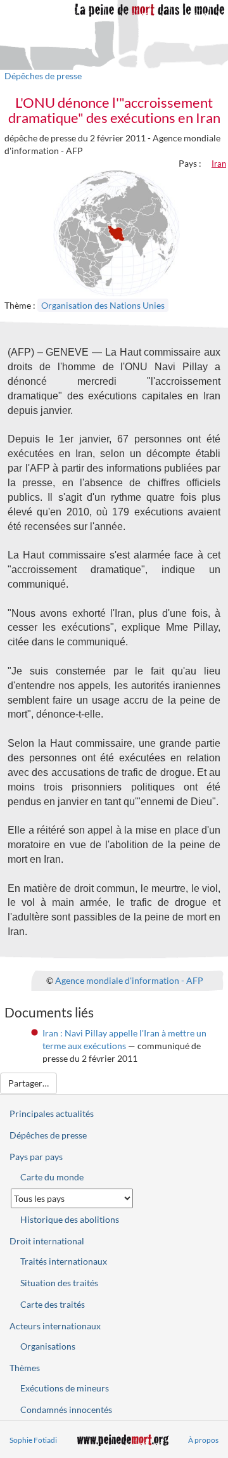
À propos (203, 1440)
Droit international (47, 1240)
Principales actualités (52, 1113)
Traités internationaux (63, 1261)
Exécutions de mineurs (64, 1388)
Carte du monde (52, 1176)
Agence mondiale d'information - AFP (129, 980)
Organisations (47, 1346)
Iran (219, 163)
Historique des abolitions (69, 1219)
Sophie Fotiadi (33, 1440)
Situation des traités (59, 1282)
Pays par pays (36, 1156)
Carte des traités (52, 1304)
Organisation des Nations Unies (103, 305)
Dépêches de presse (43, 75)
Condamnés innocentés (66, 1409)
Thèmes (25, 1367)
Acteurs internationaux (55, 1325)
